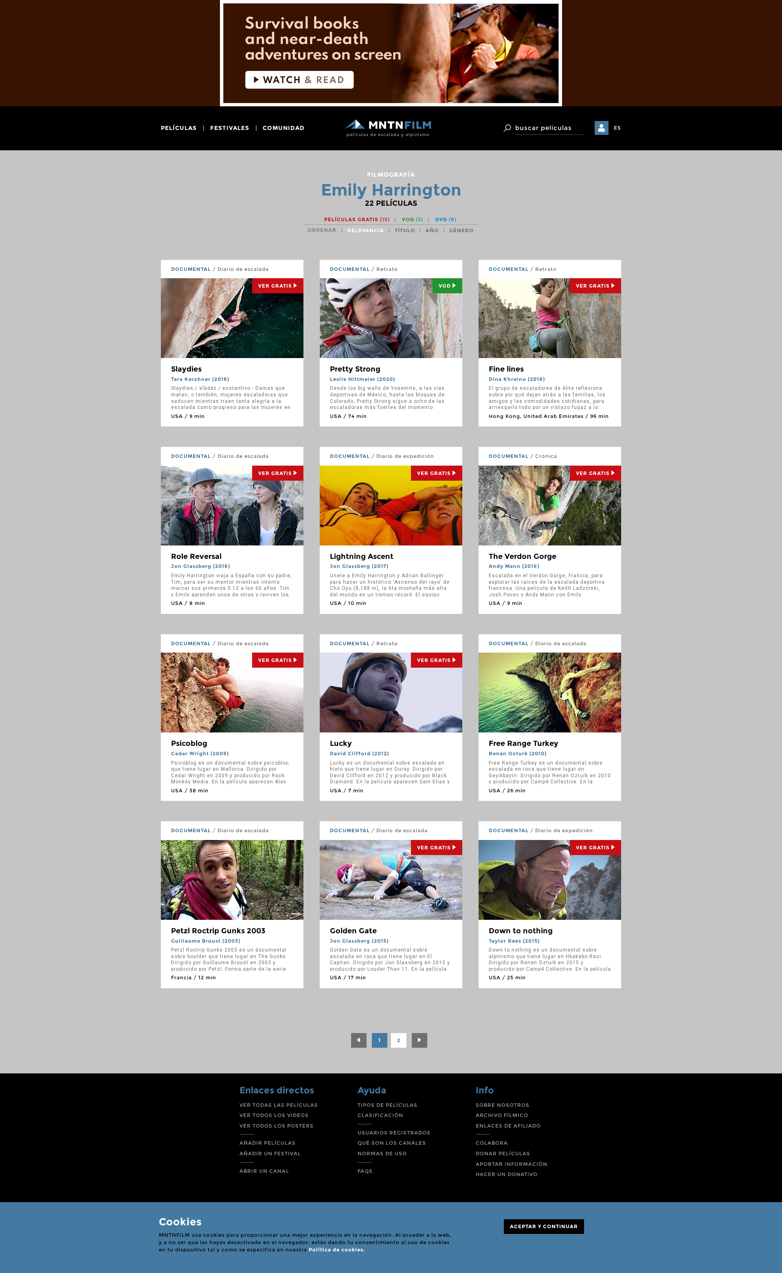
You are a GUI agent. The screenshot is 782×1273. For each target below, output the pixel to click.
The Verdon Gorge (522, 556)
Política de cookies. (337, 1250)
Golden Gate (353, 930)
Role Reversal (196, 556)
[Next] (419, 1040)
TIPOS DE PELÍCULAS (387, 1105)
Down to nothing (521, 930)
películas (179, 128)
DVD (446, 219)
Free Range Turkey (523, 743)
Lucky (341, 743)
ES (617, 128)
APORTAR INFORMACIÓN (511, 1164)
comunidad (284, 128)
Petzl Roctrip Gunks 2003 (218, 930)
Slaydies (186, 369)
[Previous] (359, 1040)
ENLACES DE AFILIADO (508, 1126)
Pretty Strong (355, 369)
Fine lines (506, 369)
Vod (445, 286)
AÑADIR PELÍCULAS (267, 1143)
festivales (229, 128)
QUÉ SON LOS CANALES (392, 1143)
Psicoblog (189, 743)
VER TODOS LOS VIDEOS (274, 1115)
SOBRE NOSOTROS (502, 1105)
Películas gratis (357, 219)
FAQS (365, 1171)
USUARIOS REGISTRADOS (394, 1133)
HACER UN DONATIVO (507, 1174)
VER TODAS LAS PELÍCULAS (278, 1105)
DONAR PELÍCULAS (503, 1153)
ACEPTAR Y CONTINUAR (544, 1226)
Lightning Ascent (361, 556)
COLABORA (492, 1143)
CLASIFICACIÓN (380, 1115)
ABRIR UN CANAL (264, 1171)
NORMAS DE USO (382, 1153)
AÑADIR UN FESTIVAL (270, 1153)
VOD (412, 219)
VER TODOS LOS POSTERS (276, 1126)
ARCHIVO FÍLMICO (502, 1115)
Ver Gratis (275, 286)
